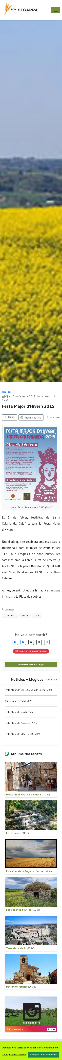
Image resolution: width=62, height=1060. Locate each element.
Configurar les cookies (14, 1054)
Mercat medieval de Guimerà (28, 794)
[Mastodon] (31, 642)
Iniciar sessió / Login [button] (32, 664)
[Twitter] (39, 642)
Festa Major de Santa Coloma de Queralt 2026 (28, 689)
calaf (37, 615)
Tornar (10, 416)
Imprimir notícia (32, 417)
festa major (10, 615)
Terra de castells (20, 948)
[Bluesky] (23, 642)
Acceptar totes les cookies (43, 1054)
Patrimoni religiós (21, 986)
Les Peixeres (17, 833)
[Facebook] (15, 642)
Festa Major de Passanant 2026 (21, 723)
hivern (25, 615)
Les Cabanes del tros (23, 909)
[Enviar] (47, 642)
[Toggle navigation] (55, 10)
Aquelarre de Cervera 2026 (18, 701)
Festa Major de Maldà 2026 (19, 712)
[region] (31, 1050)
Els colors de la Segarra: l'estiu (29, 871)
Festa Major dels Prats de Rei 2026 (22, 734)
